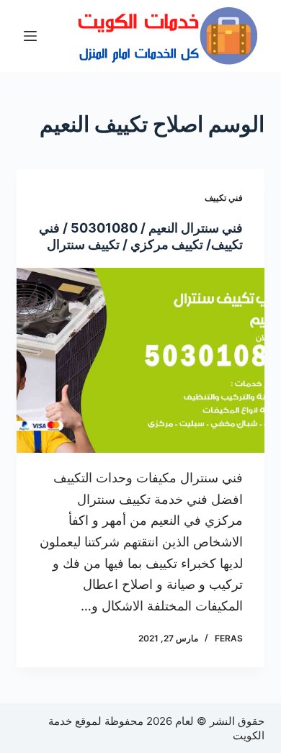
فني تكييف (224, 197)
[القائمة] (30, 36)
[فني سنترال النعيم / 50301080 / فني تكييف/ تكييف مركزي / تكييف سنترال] (140, 360)
